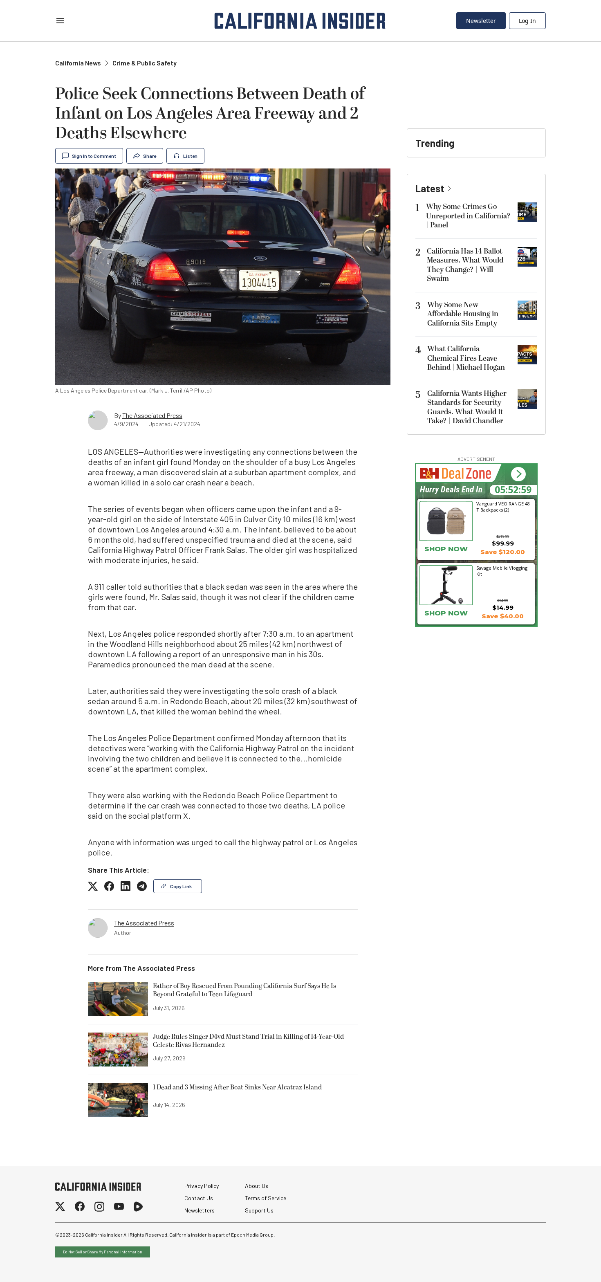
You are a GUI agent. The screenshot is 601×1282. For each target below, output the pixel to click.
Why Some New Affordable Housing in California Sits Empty (462, 314)
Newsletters (199, 1210)
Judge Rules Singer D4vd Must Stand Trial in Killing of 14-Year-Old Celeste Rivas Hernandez (248, 1041)
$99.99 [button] (503, 543)
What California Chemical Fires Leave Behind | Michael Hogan (466, 358)
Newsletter (481, 21)
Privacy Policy (201, 1185)
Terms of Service (265, 1197)
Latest (429, 188)
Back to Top (570, 1265)
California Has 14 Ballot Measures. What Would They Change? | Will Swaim (465, 265)
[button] (518, 474)
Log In (527, 21)
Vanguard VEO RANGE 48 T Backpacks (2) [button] (503, 507)
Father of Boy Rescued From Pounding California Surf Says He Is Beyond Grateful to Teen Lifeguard (244, 990)
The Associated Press (152, 415)
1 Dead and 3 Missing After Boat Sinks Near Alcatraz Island (237, 1087)
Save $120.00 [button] (502, 552)
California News (78, 63)
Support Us (259, 1210)
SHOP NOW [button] (446, 549)
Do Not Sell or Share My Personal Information (102, 1251)
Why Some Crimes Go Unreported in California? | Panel (468, 216)
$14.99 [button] (503, 607)
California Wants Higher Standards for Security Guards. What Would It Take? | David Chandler (467, 407)
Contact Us (198, 1197)
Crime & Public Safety (144, 63)
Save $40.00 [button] (503, 616)
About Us (256, 1185)
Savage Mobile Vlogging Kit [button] (501, 571)
